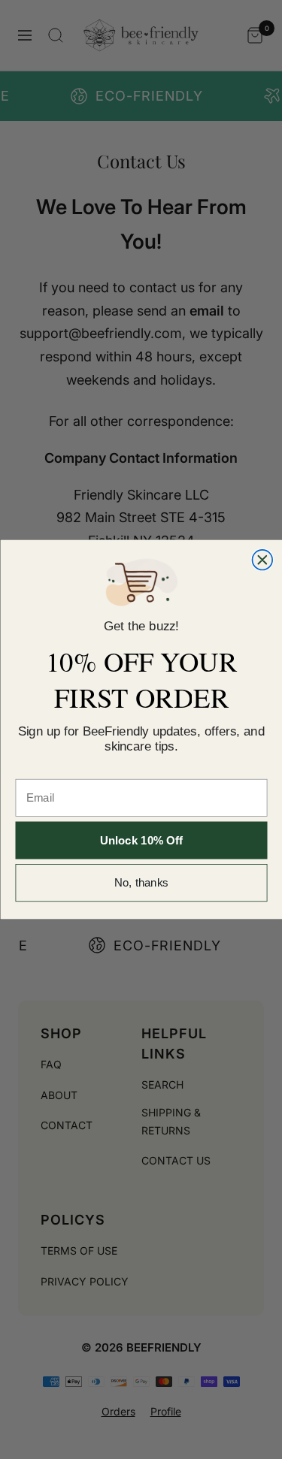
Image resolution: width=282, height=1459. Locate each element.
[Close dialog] (262, 560)
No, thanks (141, 883)
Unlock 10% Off (141, 840)
